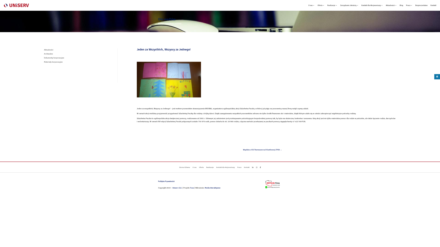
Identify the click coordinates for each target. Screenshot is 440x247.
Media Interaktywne (212, 188)
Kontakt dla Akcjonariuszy (371, 5)
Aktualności (390, 5)
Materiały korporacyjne (53, 62)
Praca (408, 5)
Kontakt (433, 5)
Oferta (320, 5)
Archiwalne (48, 54)
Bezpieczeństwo (421, 5)
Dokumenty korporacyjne (54, 58)
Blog (401, 5)
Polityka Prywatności (166, 181)
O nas (310, 5)
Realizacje (331, 5)
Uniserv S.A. (177, 188)
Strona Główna (184, 167)
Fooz (192, 188)
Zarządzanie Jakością (348, 5)
